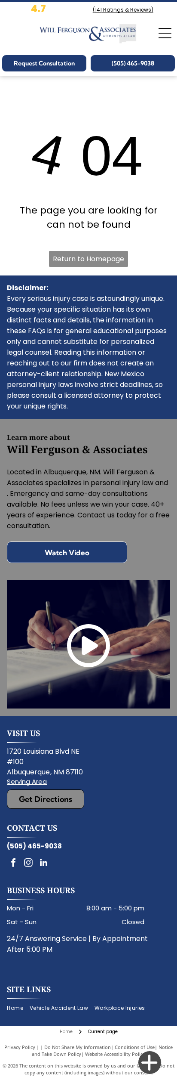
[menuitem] (18, 1008)
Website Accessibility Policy (115, 1054)
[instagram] (28, 863)
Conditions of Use (135, 1047)
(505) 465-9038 (34, 846)
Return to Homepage (88, 259)
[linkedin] (43, 863)
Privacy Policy (19, 1047)
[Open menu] (165, 33)
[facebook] (13, 863)
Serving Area (27, 781)
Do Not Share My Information (77, 1047)
